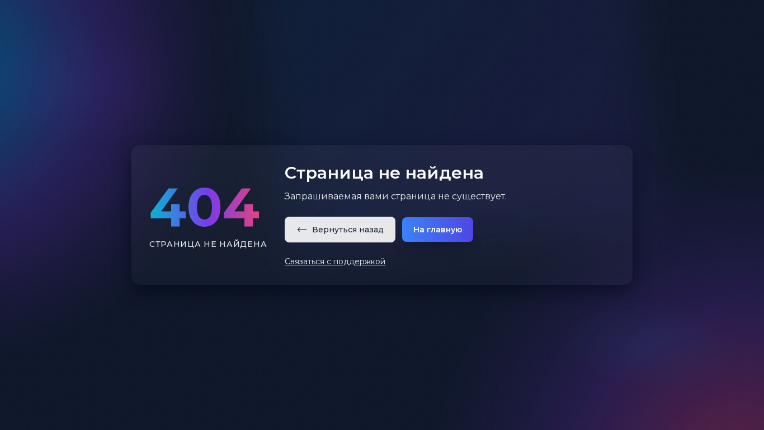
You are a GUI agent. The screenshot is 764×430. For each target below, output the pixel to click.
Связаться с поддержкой (335, 261)
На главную (437, 230)
